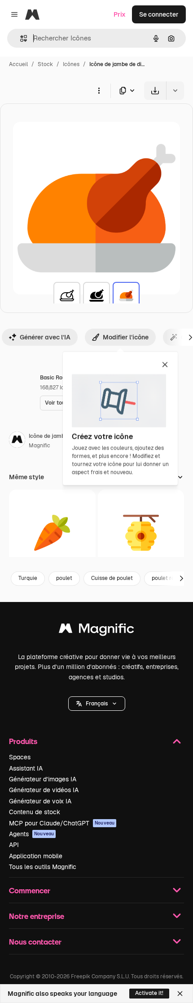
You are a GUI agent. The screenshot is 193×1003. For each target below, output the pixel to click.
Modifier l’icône (126, 337)
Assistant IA (26, 768)
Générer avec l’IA (45, 337)
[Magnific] (96, 630)
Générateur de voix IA (40, 801)
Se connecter (159, 14)
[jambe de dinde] (66, 295)
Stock (45, 64)
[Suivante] (181, 578)
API (14, 845)
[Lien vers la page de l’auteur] (17, 441)
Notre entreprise (36, 916)
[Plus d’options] (99, 90)
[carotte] (52, 533)
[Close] (180, 993)
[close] (165, 365)
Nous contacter (35, 941)
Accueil (18, 64)
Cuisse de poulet (112, 578)
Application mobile (35, 856)
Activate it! (149, 993)
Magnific (39, 445)
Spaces (20, 757)
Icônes (71, 64)
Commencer (29, 890)
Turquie (27, 578)
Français (97, 703)
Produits (23, 741)
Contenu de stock (34, 812)
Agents (31, 834)
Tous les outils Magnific (42, 867)
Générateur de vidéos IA (44, 790)
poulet (64, 578)
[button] (96, 703)
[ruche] (141, 533)
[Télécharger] (155, 90)
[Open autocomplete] (20, 38)
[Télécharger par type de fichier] (127, 90)
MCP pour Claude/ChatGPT (61, 823)
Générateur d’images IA (42, 779)
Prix (120, 14)
